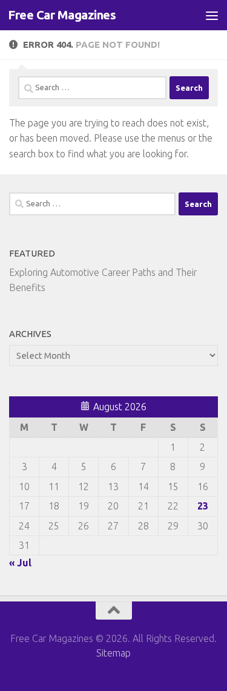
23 (202, 505)
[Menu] (212, 15)
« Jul (20, 562)
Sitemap (113, 652)
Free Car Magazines (62, 15)
